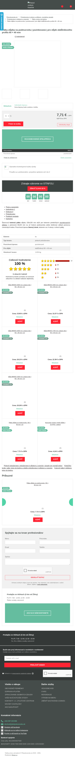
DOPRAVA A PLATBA (12, 691)
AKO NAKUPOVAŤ (11, 707)
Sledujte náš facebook (12, 727)
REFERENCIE (46, 694)
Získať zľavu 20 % (37, 188)
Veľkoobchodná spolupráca (37, 139)
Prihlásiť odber (37, 665)
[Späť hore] (72, 757)
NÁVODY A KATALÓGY (13, 704)
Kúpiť (20, 321)
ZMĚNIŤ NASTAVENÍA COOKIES (53, 701)
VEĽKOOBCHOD (47, 688)
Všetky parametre (65, 157)
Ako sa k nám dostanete (37, 613)
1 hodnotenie (19, 36)
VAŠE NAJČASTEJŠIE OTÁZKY (16, 698)
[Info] (59, 5)
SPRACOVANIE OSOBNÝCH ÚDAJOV (19, 694)
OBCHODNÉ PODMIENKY (14, 688)
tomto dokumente (42, 584)
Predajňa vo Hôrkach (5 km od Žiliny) (18, 635)
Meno (7, 538)
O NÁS (43, 691)
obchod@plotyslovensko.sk (14, 724)
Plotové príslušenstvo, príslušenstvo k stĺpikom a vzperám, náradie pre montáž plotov (33, 466)
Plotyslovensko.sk (12, 17)
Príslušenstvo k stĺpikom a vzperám (18, 19)
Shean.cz (14, 755)
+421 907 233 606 (10, 721)
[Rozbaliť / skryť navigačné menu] (3, 5)
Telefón (42, 547)
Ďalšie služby (47, 684)
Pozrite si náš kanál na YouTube (15, 733)
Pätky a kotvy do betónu (39, 19)
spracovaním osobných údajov (21, 673)
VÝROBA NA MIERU (48, 698)
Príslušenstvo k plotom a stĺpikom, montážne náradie (37, 17)
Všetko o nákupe (12, 684)
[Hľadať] (7, 5)
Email (7, 547)
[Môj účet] (67, 5)
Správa (7, 557)
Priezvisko (43, 538)
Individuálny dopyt (64, 124)
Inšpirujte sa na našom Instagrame (16, 730)
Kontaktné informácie (11, 715)
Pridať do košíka (14, 124)
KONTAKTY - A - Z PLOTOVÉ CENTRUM (19, 701)
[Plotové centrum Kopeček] (33, 5)
